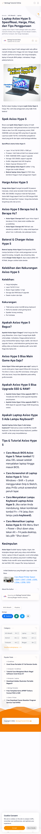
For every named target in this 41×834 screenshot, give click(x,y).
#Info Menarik (7, 607)
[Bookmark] (38, 3)
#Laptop (17, 607)
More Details (31, 828)
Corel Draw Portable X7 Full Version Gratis (21, 664)
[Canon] (10, 697)
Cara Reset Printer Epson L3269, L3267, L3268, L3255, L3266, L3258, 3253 (26, 579)
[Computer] (11, 668)
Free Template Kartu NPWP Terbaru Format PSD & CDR (19, 692)
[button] (7, 616)
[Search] (34, 3)
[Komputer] (11, 678)
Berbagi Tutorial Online (12, 3)
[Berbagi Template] (13, 688)
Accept (14, 828)
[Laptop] (17, 678)
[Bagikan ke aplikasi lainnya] (28, 616)
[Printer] (15, 697)
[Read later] (32, 40)
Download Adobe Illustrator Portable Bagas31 (19, 682)
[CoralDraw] (11, 661)
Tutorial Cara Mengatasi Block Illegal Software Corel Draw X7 (19, 673)
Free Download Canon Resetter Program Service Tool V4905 (21, 701)
